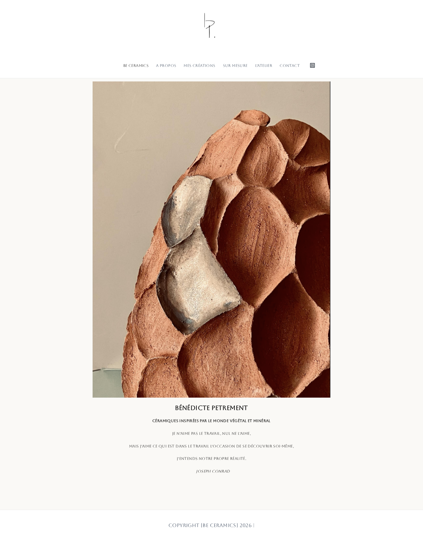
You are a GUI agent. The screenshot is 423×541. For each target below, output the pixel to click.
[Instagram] (312, 65)
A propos (166, 65)
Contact (290, 65)
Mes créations (199, 65)
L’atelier (264, 65)
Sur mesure (235, 65)
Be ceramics (136, 65)
